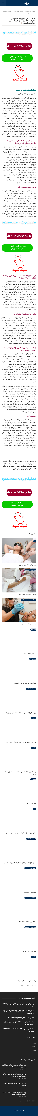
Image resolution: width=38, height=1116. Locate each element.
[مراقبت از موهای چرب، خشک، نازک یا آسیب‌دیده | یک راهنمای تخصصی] (31, 1094)
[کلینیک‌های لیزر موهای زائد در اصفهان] (19, 669)
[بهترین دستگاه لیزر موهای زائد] (19, 580)
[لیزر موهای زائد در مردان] (19, 610)
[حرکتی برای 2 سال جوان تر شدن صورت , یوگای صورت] (19, 819)
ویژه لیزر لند (33, 629)
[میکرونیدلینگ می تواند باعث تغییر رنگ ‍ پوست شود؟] (19, 728)
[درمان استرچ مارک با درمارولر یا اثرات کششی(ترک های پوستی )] (19, 758)
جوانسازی (34, 718)
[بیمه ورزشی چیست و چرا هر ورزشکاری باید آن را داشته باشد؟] (31, 1067)
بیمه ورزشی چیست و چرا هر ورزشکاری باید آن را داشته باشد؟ (18, 1005)
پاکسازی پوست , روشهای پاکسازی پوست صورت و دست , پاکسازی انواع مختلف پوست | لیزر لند (28, 600)
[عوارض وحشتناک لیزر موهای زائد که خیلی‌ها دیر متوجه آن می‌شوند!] (31, 1076)
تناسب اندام (33, 779)
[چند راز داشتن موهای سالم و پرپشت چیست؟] (31, 1085)
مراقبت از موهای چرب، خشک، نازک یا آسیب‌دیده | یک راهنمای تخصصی (18, 1023)
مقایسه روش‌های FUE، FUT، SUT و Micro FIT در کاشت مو (18, 1030)
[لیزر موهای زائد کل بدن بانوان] (19, 550)
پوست (34, 541)
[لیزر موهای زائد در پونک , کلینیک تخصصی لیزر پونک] (19, 698)
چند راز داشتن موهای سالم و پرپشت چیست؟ (21, 1017)
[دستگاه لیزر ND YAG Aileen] (19, 907)
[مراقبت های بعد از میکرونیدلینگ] (19, 967)
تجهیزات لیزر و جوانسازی (30, 570)
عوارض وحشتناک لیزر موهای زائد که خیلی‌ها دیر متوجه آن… (14, 1075)
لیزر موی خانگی (32, 659)
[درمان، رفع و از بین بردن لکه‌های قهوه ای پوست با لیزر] (19, 848)
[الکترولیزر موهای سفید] (19, 639)
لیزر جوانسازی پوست (31, 689)
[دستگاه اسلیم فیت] (19, 789)
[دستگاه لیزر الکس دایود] (19, 937)
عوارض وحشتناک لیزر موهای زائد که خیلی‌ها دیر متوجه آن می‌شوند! (18, 1012)
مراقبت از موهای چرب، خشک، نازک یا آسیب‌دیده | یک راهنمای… (14, 1093)
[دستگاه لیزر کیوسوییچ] (19, 878)
